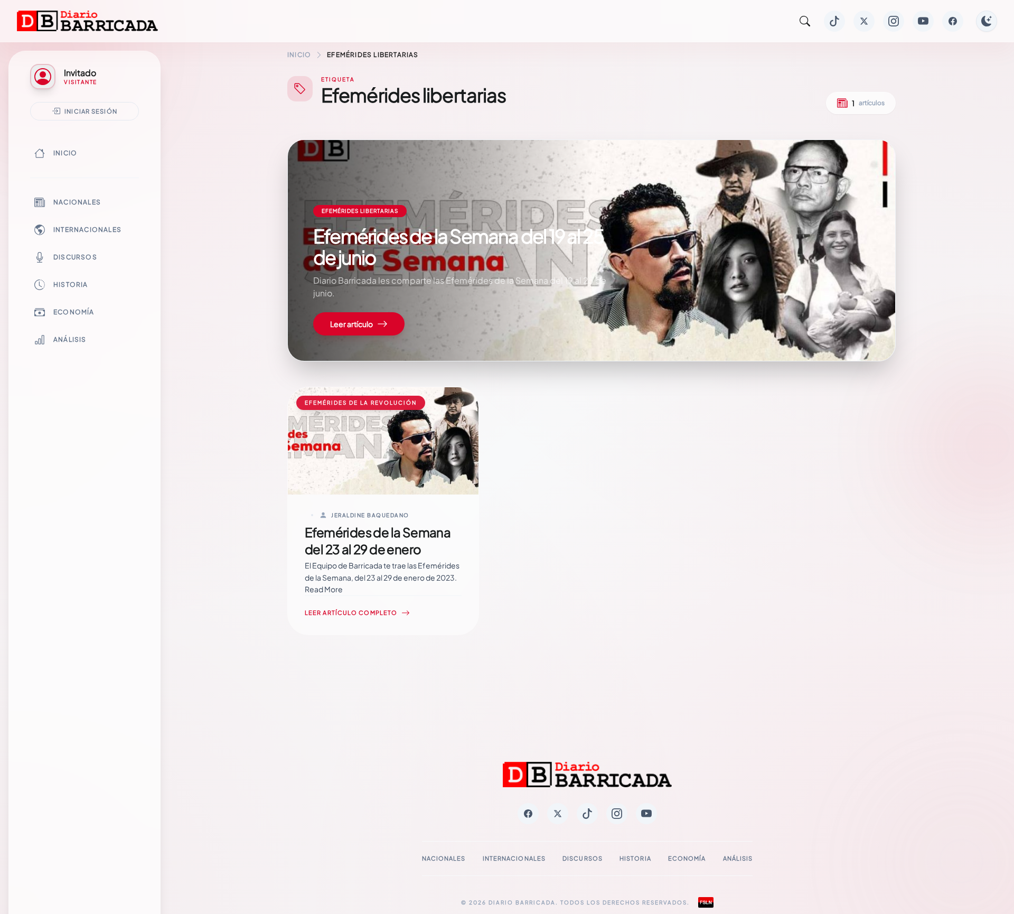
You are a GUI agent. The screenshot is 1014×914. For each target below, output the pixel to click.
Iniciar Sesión (90, 111)
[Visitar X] (864, 21)
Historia (70, 284)
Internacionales (87, 230)
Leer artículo (351, 324)
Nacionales (77, 202)
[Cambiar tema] (986, 21)
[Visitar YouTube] (923, 21)
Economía (74, 312)
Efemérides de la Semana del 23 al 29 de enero (377, 540)
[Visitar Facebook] (952, 21)
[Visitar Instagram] (893, 21)
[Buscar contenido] (804, 21)
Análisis (70, 339)
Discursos (75, 257)
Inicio (65, 153)
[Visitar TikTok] (834, 21)
